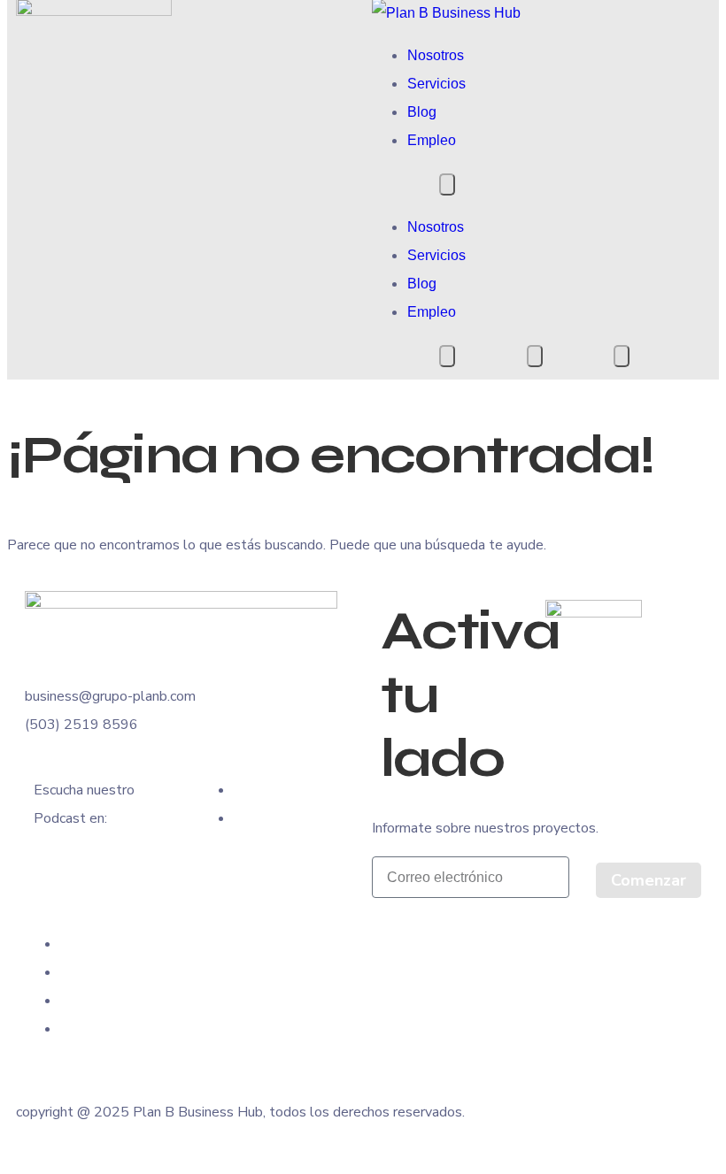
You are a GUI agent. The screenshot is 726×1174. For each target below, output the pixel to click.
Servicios (436, 83)
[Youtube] (239, 789)
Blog (421, 111)
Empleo (431, 140)
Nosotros (435, 55)
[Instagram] (65, 971)
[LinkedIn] (65, 1000)
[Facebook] (65, 943)
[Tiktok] (65, 1028)
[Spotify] (239, 817)
